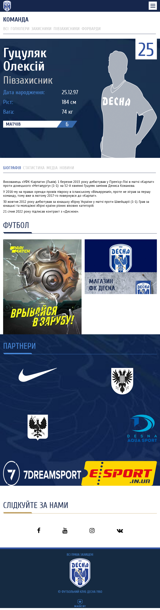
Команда (15, 19)
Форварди (91, 29)
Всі (6, 29)
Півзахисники (66, 29)
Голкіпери (20, 29)
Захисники (41, 29)
